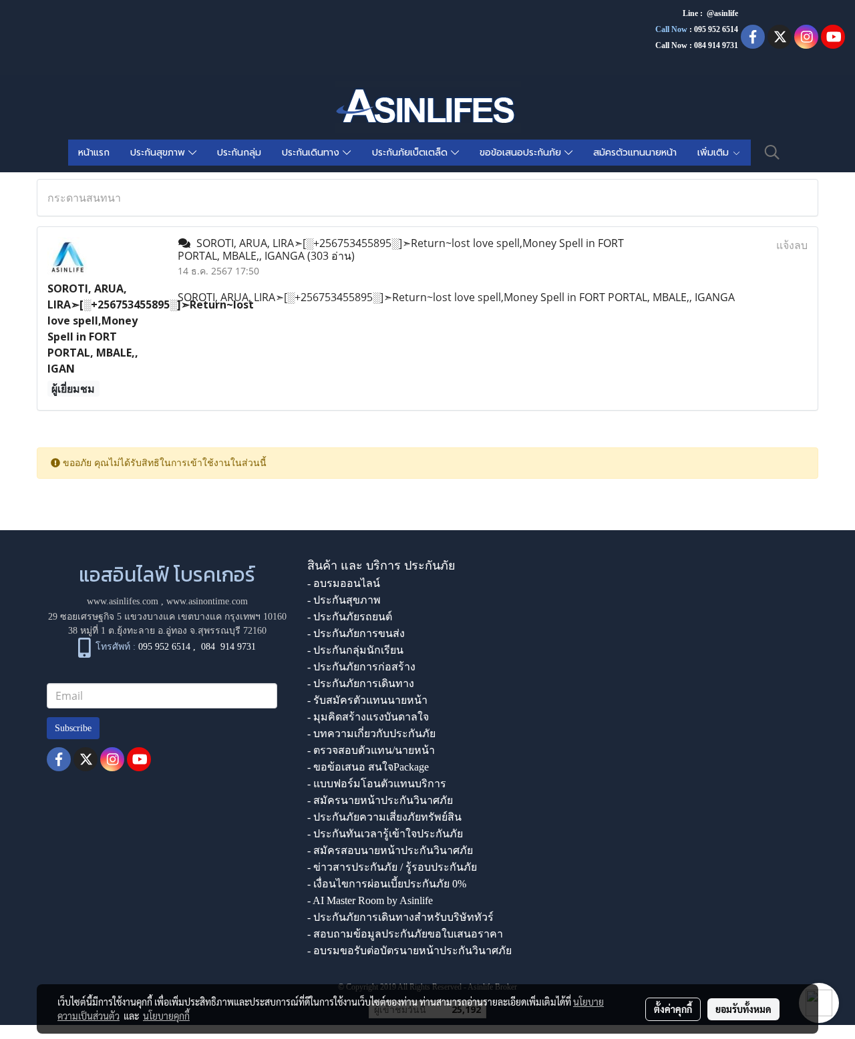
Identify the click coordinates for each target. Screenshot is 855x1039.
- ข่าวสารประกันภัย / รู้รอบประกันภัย (392, 867)
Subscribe (73, 728)
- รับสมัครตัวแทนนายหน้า (367, 700)
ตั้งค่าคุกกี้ (673, 1009)
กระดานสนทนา (84, 197)
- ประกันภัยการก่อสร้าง (361, 666)
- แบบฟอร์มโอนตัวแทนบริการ (376, 783)
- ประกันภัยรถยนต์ (349, 616)
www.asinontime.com (207, 601)
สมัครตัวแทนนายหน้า (635, 153)
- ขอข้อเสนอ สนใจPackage (368, 767)
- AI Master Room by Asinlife (370, 900)
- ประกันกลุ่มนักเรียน (355, 650)
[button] (772, 152)
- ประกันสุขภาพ (344, 600)
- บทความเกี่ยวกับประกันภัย (371, 733)
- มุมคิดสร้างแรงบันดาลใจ (368, 716)
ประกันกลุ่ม (239, 153)
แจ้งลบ (792, 245)
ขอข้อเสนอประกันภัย (522, 153)
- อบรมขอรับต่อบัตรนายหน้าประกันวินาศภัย (409, 950)
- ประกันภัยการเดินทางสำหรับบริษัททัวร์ (400, 917)
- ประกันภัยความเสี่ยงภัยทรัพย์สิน (384, 817)
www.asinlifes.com (122, 601)
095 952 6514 (716, 29)
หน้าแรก (94, 153)
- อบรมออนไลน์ (343, 583)
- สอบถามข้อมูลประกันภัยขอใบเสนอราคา (405, 934)
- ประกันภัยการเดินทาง (360, 683)
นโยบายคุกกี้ (166, 1016)
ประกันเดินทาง (312, 153)
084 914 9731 (228, 647)
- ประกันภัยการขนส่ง (356, 633)
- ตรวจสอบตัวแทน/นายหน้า (371, 750)
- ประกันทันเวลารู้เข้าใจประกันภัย (385, 833)
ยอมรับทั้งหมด (743, 1009)
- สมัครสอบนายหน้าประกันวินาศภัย (390, 850)
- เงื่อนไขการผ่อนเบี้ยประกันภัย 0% (386, 883)
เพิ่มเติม (714, 153)
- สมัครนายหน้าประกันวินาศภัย (380, 800)
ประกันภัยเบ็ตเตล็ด (411, 153)
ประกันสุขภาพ (159, 153)
